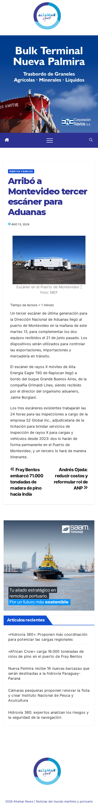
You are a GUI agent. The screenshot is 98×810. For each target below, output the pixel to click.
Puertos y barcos (21, 171)
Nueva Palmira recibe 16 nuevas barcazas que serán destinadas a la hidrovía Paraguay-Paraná (49, 673)
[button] (91, 140)
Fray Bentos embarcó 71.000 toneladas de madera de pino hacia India (26, 482)
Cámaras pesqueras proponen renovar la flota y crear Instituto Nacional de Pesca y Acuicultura (49, 695)
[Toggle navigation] (50, 140)
